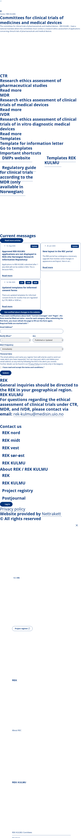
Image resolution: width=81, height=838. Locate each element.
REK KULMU (13, 463)
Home (2, 14)
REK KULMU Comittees (22, 832)
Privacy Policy (33, 364)
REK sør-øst (13, 455)
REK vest (10, 447)
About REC (16, 730)
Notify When (5, 336)
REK (6, 475)
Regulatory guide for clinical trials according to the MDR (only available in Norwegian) (18, 179)
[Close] (77, 525)
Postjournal (14, 498)
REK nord (11, 432)
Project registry (17, 490)
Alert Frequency (6, 345)
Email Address (6, 327)
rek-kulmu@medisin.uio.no (38, 414)
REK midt (11, 440)
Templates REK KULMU (60, 160)
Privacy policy (12, 509)
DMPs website (16, 158)
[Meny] (1, 11)
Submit (6, 373)
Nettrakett (51, 513)
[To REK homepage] (1, 1)
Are (34, 336)
